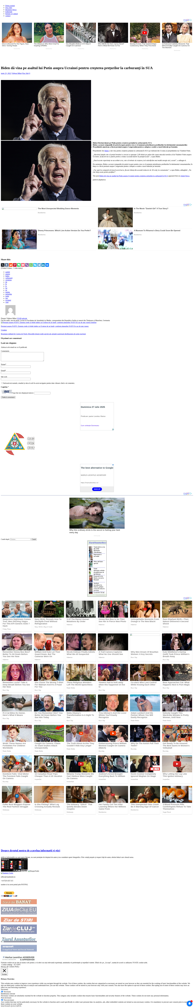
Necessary (7, 992)
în (6, 284)
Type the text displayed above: (23, 393)
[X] (2, 265)
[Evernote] (19, 265)
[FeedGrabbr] (97, 595)
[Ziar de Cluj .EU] (19, 933)
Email (3, 371)
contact (7, 16)
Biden (107, 151)
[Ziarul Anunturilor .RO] (19, 942)
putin (7, 296)
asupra (7, 274)
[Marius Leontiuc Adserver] (19, 961)
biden (7, 276)
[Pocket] (23, 265)
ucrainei (8, 300)
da (6, 282)
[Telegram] (39, 265)
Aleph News (184, 176)
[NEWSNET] (19, 951)
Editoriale (8, 12)
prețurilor (8, 294)
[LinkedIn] (43, 265)
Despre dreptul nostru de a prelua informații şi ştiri (30, 850)
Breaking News (11, 10)
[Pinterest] (15, 265)
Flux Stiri (8, 8)
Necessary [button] (4, 989)
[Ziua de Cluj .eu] (19, 914)
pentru (7, 292)
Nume (3, 364)
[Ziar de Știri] (19, 921)
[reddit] (11, 265)
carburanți (8, 278)
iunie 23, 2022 (6, 73)
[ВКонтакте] (47, 265)
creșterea (8, 280)
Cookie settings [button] (6, 965)
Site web (4, 377)
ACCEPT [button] (17, 965)
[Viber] (27, 265)
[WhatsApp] (31, 265)
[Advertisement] (53, 58)
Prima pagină (10, 6)
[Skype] (35, 265)
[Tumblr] (7, 265)
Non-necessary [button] (6, 998)
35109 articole (22, 318)
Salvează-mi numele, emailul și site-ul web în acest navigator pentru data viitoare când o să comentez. (39, 383)
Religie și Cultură (11, 14)
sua (6, 298)
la (6, 286)
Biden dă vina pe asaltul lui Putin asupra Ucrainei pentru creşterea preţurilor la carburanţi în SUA (133, 176)
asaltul (7, 272)
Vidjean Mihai (17, 73)
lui (6, 288)
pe (6, 290)
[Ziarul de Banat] (19, 904)
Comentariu (5, 351)
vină (6, 302)
